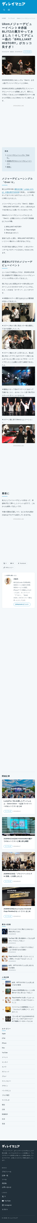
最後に (9, 167)
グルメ (4, 1076)
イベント (5, 1057)
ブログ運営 (5, 1095)
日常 (3, 1109)
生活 (3, 1119)
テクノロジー (6, 1081)
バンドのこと (6, 1090)
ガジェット (5, 1071)
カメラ (4, 1067)
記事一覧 (5, 1175)
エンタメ (5, 1062)
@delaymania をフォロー (22, 604)
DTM (3, 1038)
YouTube (5, 1052)
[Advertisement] (18, 125)
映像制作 (5, 1114)
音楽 (3, 1124)
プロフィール (6, 1171)
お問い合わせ (6, 1187)
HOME (4, 18)
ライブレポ (11, 18)
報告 (3, 1105)
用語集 (4, 1183)
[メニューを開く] (9, 10)
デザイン (5, 1086)
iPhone (4, 1043)
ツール (4, 1179)
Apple (4, 1033)
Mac (3, 1048)
